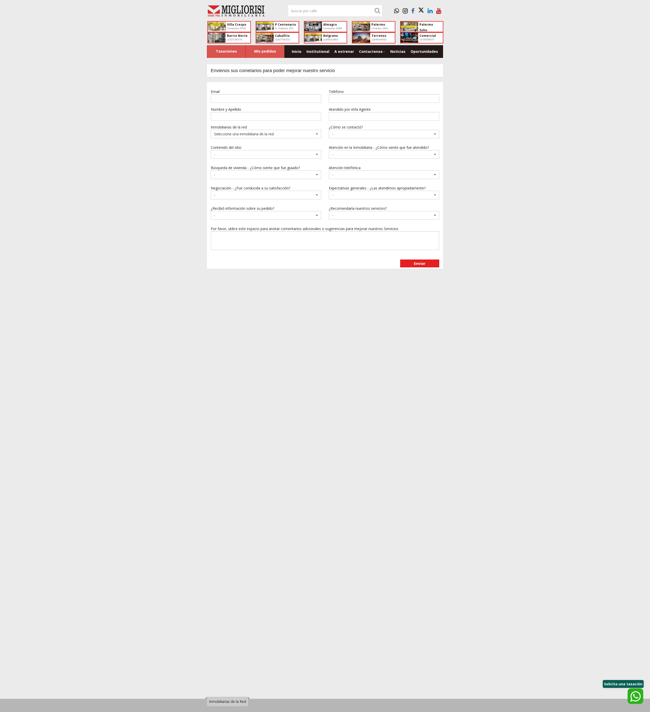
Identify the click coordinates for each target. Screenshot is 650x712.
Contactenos (371, 51)
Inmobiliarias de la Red (227, 701)
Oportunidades (424, 51)
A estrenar (344, 51)
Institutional (317, 51)
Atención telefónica (345, 167)
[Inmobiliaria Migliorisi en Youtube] (438, 11)
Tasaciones (226, 51)
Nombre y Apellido (226, 109)
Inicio (296, 51)
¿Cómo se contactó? (346, 127)
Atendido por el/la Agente (350, 109)
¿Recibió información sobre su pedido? (242, 208)
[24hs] (396, 11)
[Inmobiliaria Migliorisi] (244, 12)
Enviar (420, 263)
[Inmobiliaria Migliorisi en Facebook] (413, 11)
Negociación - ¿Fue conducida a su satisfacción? (250, 188)
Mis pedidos (265, 51)
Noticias (397, 51)
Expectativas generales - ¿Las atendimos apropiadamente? (377, 188)
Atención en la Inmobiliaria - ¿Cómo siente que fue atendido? (379, 147)
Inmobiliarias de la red (229, 127)
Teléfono (336, 91)
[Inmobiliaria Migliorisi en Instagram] (405, 11)
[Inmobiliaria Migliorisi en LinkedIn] (430, 11)
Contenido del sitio (226, 147)
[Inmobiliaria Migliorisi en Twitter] (421, 11)
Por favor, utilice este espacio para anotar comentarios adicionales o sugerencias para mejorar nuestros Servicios (304, 228)
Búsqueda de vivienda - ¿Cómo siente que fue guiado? (255, 167)
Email (215, 91)
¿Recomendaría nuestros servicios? (358, 208)
